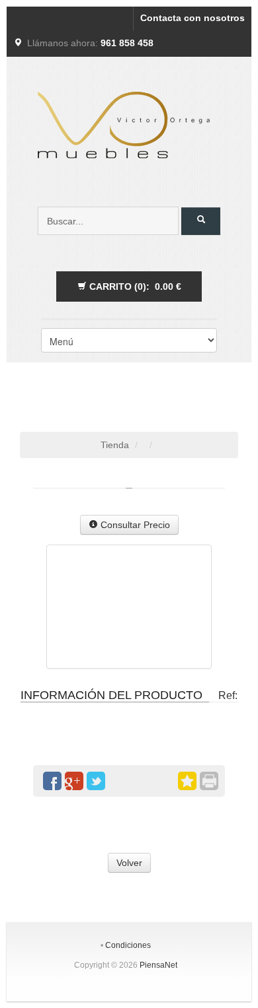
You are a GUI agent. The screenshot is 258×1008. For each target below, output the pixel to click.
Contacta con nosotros (192, 18)
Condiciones (128, 945)
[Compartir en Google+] (74, 781)
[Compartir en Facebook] (52, 781)
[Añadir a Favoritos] (187, 781)
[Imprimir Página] (209, 781)
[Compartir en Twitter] (96, 781)
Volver (129, 862)
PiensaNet (158, 965)
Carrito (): (134, 286)
